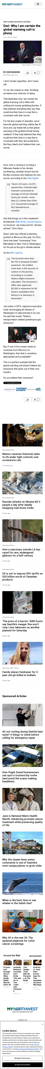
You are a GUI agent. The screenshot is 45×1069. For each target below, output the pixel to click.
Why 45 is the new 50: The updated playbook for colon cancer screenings (18, 940)
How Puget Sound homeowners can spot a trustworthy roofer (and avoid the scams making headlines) (20, 777)
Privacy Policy (7, 1047)
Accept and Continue (22, 1065)
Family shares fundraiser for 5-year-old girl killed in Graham (20, 674)
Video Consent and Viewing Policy (26, 1049)
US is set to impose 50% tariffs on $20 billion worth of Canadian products (22, 576)
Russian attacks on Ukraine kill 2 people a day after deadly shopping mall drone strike (21, 504)
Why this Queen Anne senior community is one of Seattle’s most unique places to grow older (22, 862)
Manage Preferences (22, 1058)
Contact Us (22, 1020)
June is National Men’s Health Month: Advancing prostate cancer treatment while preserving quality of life (22, 820)
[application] (22, 335)
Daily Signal (32, 178)
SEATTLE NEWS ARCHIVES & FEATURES (16, 22)
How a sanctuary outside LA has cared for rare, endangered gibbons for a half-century (21, 552)
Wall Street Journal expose (28, 221)
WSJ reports (16, 253)
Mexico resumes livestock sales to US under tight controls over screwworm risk (21, 457)
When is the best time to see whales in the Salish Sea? (19, 902)
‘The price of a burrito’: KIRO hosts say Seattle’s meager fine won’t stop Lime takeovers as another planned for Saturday (22, 626)
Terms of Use (34, 1044)
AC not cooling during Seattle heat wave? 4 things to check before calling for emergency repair (22, 734)
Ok (42, 1024)
